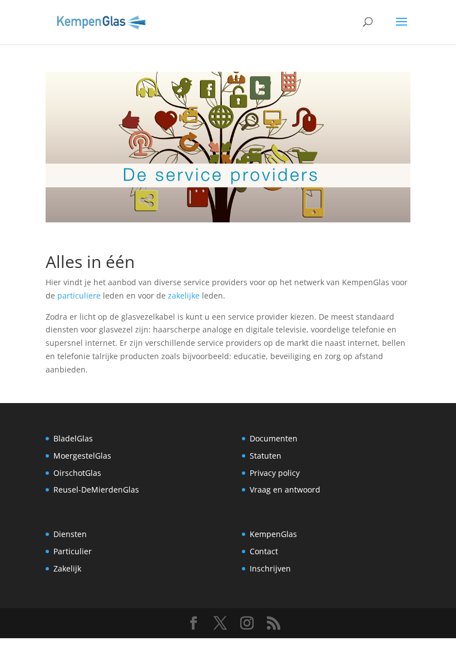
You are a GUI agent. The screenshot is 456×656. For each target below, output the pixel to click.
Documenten (274, 438)
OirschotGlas (77, 473)
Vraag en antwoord (285, 489)
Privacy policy (275, 473)
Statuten (265, 455)
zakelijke (184, 295)
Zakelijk (67, 568)
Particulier (72, 551)
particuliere (79, 295)
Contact (264, 551)
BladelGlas (73, 438)
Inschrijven (270, 568)
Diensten (70, 534)
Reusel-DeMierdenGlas (96, 489)
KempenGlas (273, 534)
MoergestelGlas (82, 455)
